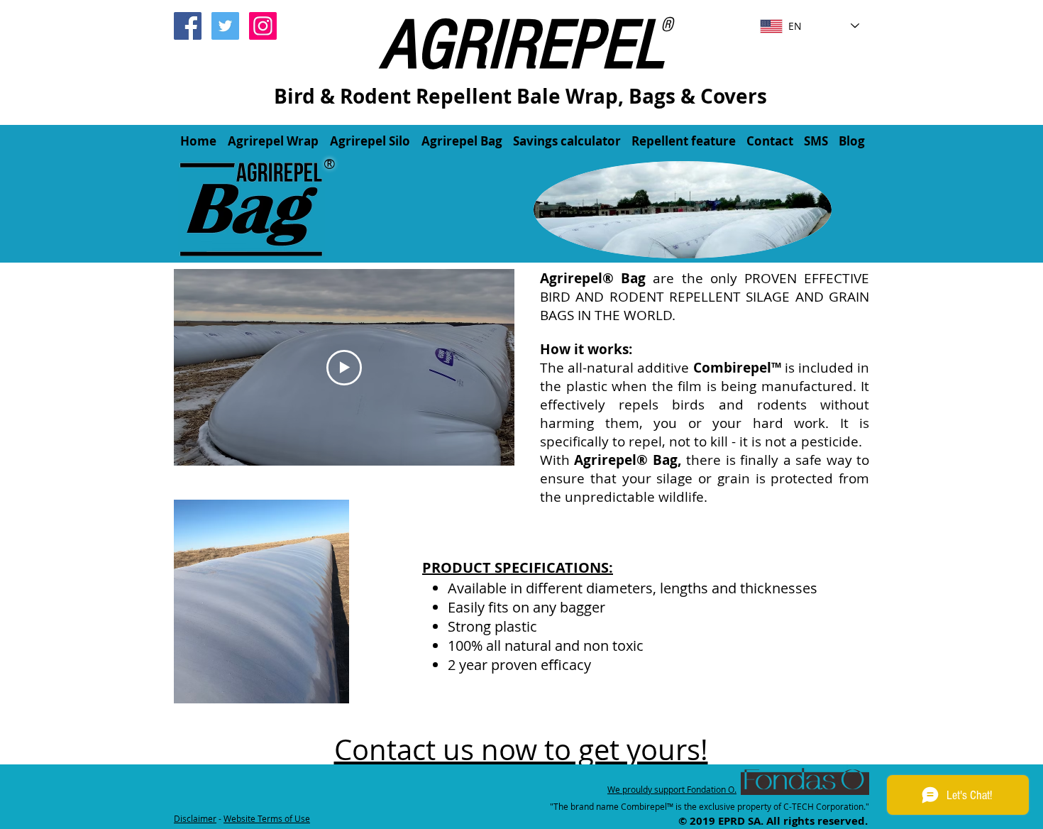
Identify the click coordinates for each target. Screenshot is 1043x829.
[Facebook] (188, 26)
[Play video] (344, 367)
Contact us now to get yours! (521, 749)
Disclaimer (195, 818)
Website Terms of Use (267, 818)
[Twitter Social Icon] (225, 26)
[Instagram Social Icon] (263, 26)
